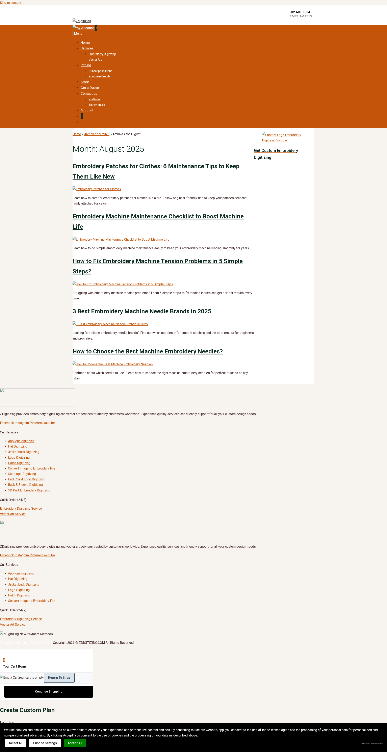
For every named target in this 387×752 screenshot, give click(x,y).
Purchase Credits (99, 76)
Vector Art (95, 59)
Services (87, 48)
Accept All (75, 743)
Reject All (15, 743)
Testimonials (97, 104)
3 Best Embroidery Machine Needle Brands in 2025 (142, 311)
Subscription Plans (100, 71)
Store (85, 82)
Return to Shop (59, 677)
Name (4, 723)
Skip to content (10, 3)
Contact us (89, 93)
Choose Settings (45, 743)
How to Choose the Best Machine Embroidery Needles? (148, 351)
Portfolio (94, 99)
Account (87, 110)
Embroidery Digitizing (102, 54)
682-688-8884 (299, 12)
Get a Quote (90, 88)
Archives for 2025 (96, 134)
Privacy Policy (40, 643)
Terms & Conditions (14, 643)
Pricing (86, 65)
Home (85, 43)
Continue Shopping (48, 691)
